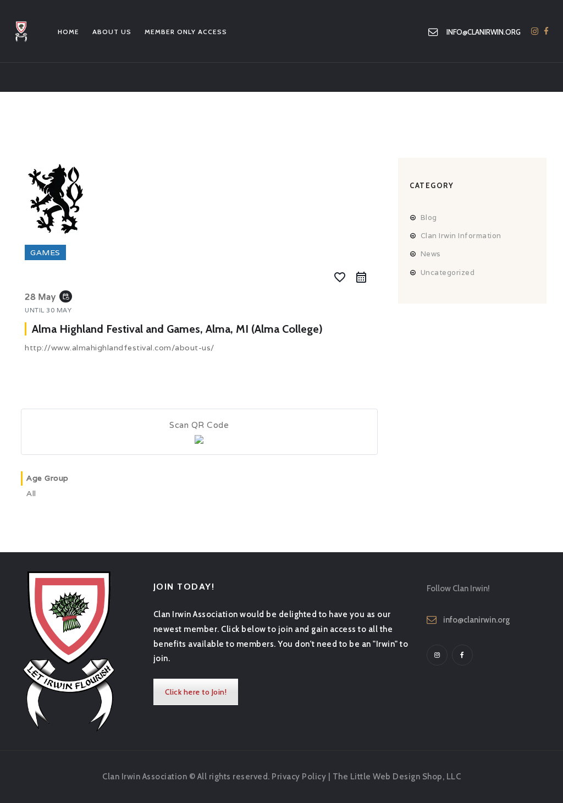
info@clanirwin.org (476, 620)
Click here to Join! (196, 692)
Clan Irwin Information (461, 235)
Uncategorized (448, 272)
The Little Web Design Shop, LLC (397, 777)
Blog (429, 217)
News (431, 253)
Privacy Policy (299, 777)
